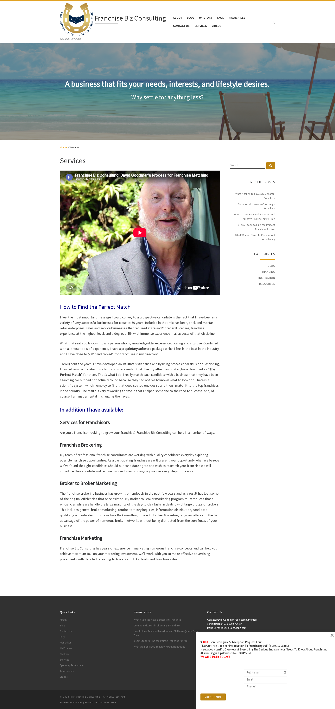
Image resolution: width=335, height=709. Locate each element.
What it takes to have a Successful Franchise (255, 196)
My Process (66, 648)
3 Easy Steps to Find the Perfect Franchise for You (256, 227)
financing (268, 271)
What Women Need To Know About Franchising (255, 237)
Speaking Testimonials (72, 665)
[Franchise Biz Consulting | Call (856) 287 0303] (76, 19)
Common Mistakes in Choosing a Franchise (256, 206)
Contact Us (66, 631)
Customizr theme (107, 702)
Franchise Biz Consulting (85, 696)
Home (63, 147)
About (63, 619)
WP (74, 702)
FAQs (62, 637)
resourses (267, 283)
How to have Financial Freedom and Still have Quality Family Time (254, 216)
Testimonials (66, 671)
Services (64, 659)
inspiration (266, 277)
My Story (64, 654)
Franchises (65, 642)
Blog (271, 265)
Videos (63, 676)
